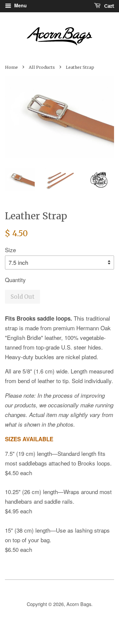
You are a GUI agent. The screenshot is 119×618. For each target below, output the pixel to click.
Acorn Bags (78, 603)
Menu (20, 5)
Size (10, 250)
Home (11, 67)
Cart (108, 6)
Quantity (15, 279)
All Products (42, 67)
